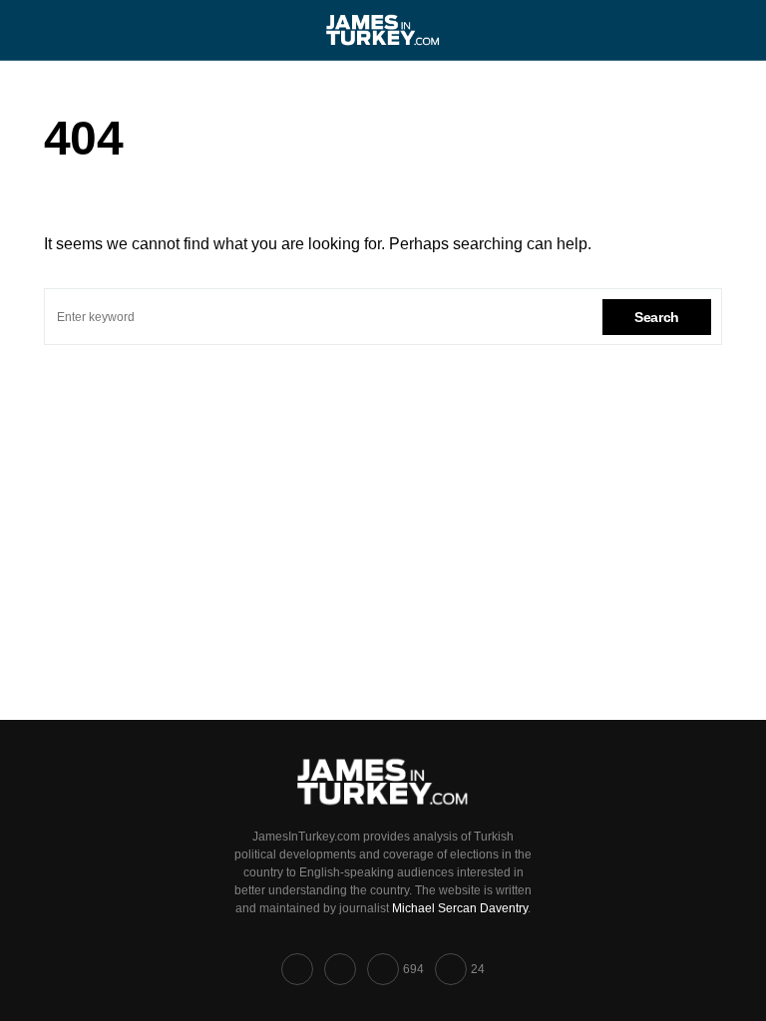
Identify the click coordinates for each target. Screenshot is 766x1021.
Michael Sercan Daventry (460, 908)
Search (656, 317)
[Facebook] (297, 969)
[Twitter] (340, 969)
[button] (50, 30)
